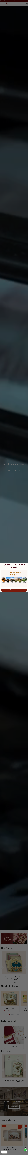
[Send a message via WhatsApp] (25, 1150)
